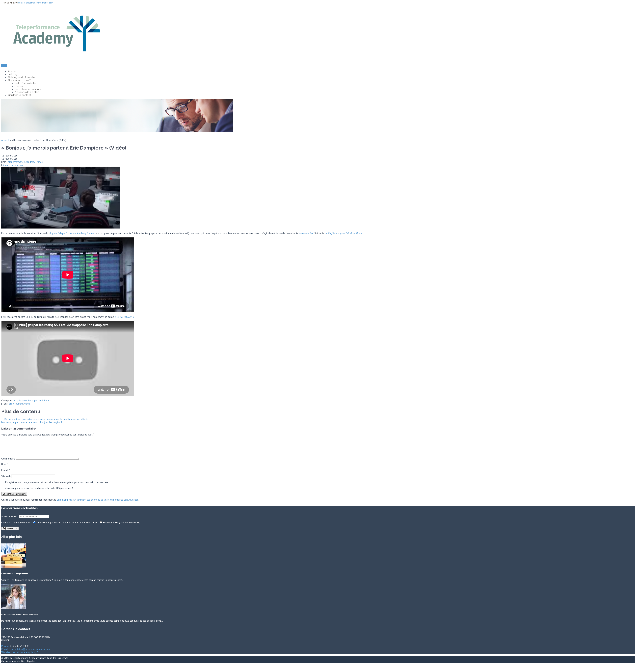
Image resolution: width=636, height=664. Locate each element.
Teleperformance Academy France (24, 161)
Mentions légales (26, 661)
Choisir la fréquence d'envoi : (16, 522)
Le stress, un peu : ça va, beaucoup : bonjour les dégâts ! (33, 422)
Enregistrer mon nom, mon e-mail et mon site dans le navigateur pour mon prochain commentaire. (57, 482)
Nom (4, 464)
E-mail (5, 470)
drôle (12, 403)
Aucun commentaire (13, 165)
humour (19, 403)
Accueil (12, 71)
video (27, 403)
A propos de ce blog (27, 92)
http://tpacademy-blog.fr (25, 652)
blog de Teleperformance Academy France (71, 233)
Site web (6, 476)
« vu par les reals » (124, 316)
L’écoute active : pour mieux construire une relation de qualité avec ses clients (44, 419)
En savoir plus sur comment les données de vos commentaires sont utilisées (97, 499)
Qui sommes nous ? (19, 80)
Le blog (12, 74)
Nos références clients (28, 89)
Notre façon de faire (26, 83)
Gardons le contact (19, 95)
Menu (4, 65)
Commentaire (8, 458)
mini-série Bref (307, 233)
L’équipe (19, 86)
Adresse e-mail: (10, 516)
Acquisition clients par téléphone (32, 400)
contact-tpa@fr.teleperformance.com (35, 2)
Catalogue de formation (22, 77)
